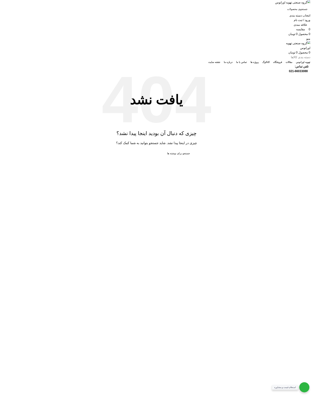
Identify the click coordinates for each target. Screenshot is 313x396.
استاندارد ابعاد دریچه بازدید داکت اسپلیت (78, 280)
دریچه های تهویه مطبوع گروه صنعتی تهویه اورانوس (71, 273)
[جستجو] (7, 11)
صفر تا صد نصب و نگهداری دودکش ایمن (78, 300)
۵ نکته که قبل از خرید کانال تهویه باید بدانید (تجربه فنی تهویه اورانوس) (61, 294)
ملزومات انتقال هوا (90, 287)
